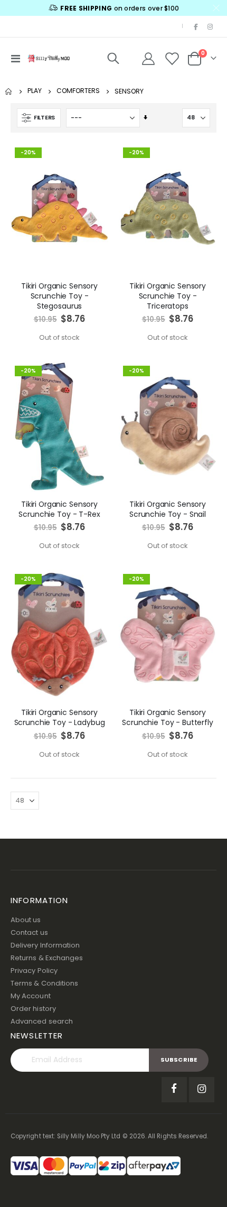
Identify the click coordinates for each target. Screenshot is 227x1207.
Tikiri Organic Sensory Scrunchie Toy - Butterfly (167, 718)
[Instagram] (210, 26)
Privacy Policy (34, 970)
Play (34, 91)
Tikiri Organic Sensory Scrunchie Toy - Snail (167, 509)
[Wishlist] (172, 58)
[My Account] (148, 58)
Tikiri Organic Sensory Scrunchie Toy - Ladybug (59, 718)
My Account (31, 996)
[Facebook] (196, 26)
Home (9, 91)
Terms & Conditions (44, 983)
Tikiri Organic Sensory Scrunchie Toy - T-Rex (59, 509)
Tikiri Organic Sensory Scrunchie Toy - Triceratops (167, 296)
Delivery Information (45, 945)
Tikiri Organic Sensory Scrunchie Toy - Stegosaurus (59, 296)
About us (26, 920)
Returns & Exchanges (47, 958)
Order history (33, 1009)
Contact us (29, 932)
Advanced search (42, 1021)
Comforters (78, 91)
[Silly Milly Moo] (48, 58)
